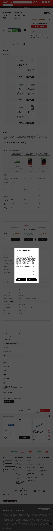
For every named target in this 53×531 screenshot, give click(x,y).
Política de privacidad (19, 266)
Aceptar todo (32, 279)
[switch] (33, 271)
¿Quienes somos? (25, 266)
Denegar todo (21, 279)
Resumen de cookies (32, 266)
